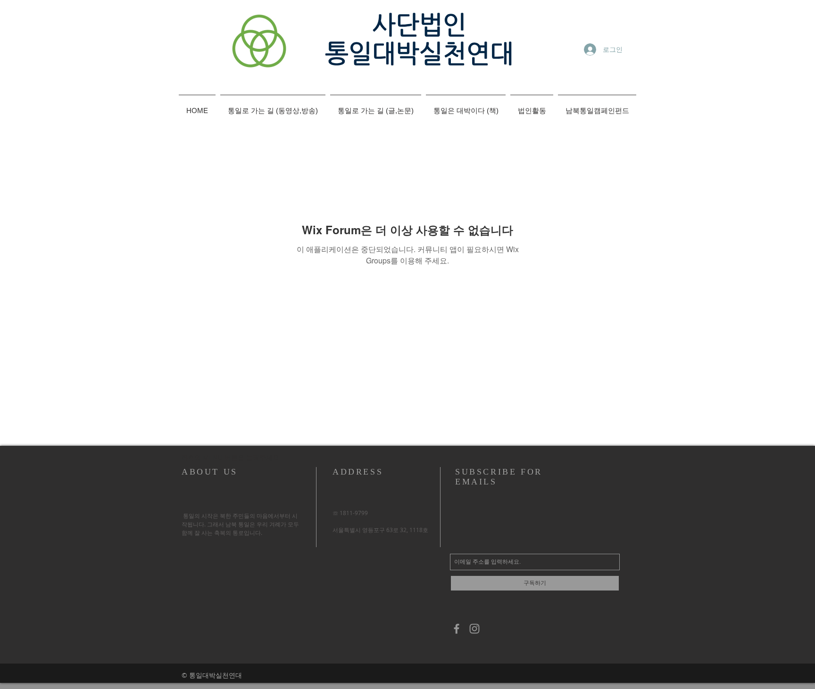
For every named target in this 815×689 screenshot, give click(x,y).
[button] (229, 457)
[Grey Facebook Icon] (456, 628)
